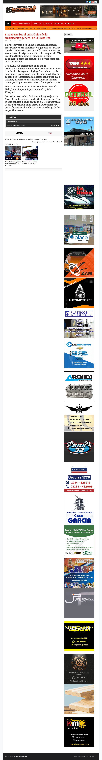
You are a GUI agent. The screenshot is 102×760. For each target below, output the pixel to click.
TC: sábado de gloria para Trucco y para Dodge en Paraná (20, 28)
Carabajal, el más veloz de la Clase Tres (46, 142)
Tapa (11, 41)
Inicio (75, 756)
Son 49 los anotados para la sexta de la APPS (52, 28)
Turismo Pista (17, 41)
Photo (8, 41)
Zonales (88, 756)
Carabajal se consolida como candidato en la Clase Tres (27, 139)
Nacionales (81, 756)
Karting (94, 756)
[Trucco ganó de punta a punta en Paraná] (30, 153)
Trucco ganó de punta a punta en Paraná (29, 163)
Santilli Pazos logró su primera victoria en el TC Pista (82, 28)
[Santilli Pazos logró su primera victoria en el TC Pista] (13, 153)
